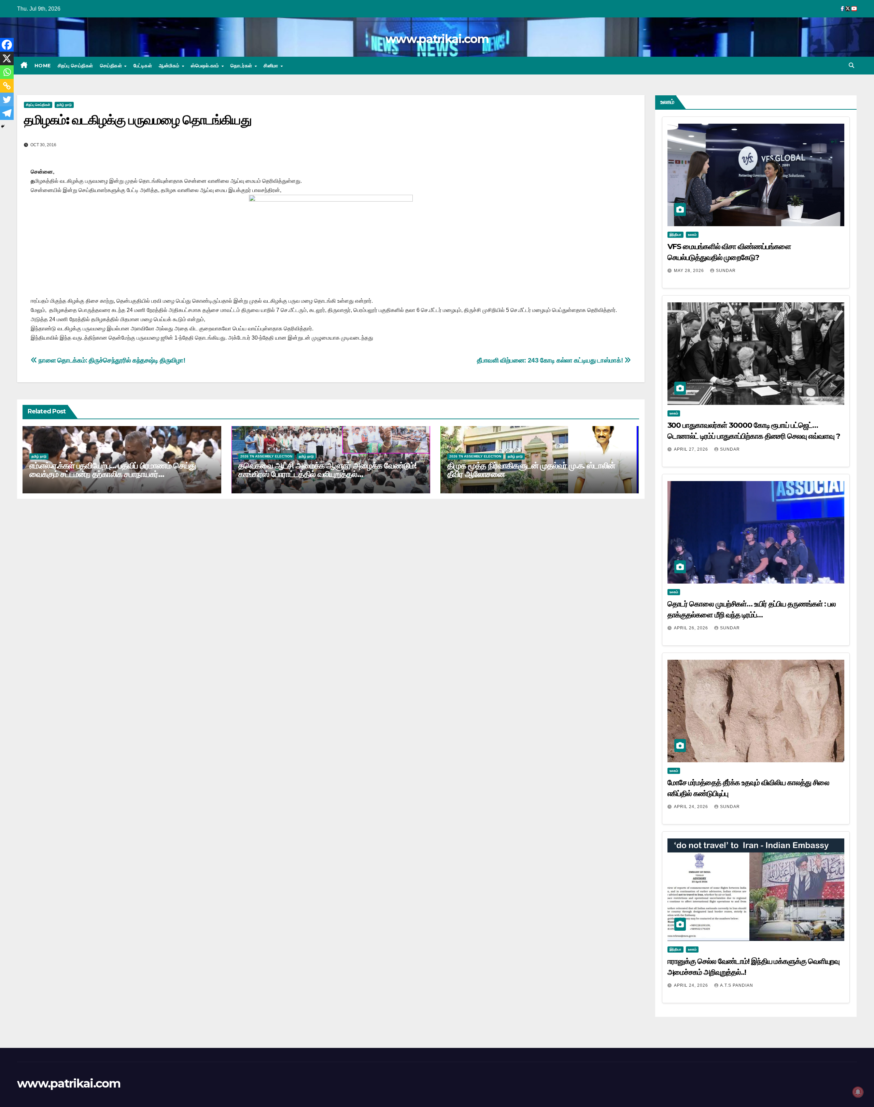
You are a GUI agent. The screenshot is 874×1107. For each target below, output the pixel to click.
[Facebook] (7, 45)
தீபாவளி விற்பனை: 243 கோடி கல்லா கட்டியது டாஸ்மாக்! (550, 360)
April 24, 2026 (691, 806)
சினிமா (272, 66)
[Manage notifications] (857, 1091)
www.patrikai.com (437, 39)
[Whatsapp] (7, 72)
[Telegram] (7, 113)
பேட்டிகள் (142, 66)
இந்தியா (675, 234)
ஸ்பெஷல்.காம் (206, 66)
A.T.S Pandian (736, 985)
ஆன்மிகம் (170, 66)
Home (42, 66)
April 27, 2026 (691, 449)
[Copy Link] (7, 86)
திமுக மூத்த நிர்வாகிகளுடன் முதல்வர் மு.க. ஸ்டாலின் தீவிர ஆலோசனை (531, 470)
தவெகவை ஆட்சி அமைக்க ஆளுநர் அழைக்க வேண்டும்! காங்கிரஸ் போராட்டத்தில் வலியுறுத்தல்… (327, 470)
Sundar (726, 270)
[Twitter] (7, 99)
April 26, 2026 (691, 628)
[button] (851, 65)
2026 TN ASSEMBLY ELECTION (266, 456)
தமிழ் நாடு (64, 105)
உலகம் (692, 234)
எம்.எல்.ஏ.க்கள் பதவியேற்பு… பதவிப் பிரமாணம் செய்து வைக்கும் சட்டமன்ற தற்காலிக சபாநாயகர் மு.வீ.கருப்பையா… (112, 474)
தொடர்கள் (242, 66)
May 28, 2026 (689, 270)
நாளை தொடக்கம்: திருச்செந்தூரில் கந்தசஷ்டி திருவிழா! (111, 360)
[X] (7, 58)
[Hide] (2, 126)
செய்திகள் (112, 66)
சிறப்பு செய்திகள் (75, 66)
